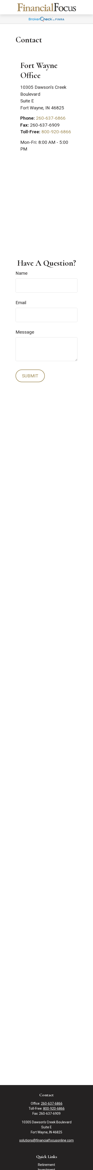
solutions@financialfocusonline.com (46, 1140)
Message (25, 332)
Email (21, 302)
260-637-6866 (51, 118)
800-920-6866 (56, 131)
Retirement (46, 1165)
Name (21, 273)
